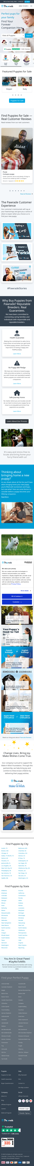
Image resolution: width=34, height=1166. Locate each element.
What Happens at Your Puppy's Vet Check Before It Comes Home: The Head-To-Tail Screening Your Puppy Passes (16, 642)
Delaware (4, 898)
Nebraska (4, 920)
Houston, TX (5, 861)
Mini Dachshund (22, 1029)
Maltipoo (20, 1026)
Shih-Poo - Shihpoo (23, 1052)
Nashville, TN (22, 866)
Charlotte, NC (22, 851)
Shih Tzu (3, 1052)
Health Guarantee (6, 1079)
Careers (3, 1109)
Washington (5, 945)
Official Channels (23, 1096)
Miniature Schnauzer (23, 1036)
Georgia (3, 900)
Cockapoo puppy (8, 174)
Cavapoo (20, 1000)
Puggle (20, 1046)
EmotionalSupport (26, 64)
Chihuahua (4, 1003)
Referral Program (6, 1113)
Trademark (26, 1156)
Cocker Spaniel (5, 1006)
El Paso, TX (21, 858)
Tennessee (21, 938)
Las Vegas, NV (22, 863)
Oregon (3, 933)
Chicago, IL (4, 853)
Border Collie (21, 993)
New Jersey (21, 923)
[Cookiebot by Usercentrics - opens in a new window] (24, 562)
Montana (21, 918)
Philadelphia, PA (6, 870)
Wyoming (21, 948)
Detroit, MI (4, 858)
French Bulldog (5, 1010)
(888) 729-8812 (23, 6)
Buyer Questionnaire (7, 1083)
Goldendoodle (5, 1016)
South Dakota (5, 938)
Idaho (20, 900)
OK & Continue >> (17, 596)
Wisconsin (4, 948)
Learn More (17, 354)
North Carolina (5, 928)
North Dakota (22, 928)
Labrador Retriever (23, 1023)
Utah (19, 940)
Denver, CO (21, 856)
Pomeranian (4, 1042)
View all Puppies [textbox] (8, 35)
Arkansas (4, 893)
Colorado (4, 895)
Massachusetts (5, 913)
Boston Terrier (5, 997)
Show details (25, 590)
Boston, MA (4, 851)
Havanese (4, 1019)
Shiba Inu (20, 1049)
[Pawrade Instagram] (24, 1100)
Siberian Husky (5, 1055)
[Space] (7, 1120)
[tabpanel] (9, 85)
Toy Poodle (4, 1059)
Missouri (4, 918)
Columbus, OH (22, 853)
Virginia (20, 943)
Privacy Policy (11, 1156)
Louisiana (21, 908)
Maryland (21, 910)
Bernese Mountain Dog (24, 990)
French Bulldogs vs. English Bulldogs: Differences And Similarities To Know (14, 664)
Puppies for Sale (17, 100)
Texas (3, 940)
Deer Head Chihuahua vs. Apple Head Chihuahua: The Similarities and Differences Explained (16, 729)
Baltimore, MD (22, 848)
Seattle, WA (4, 878)
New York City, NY (6, 868)
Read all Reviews (25, 194)
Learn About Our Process (17, 421)
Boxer (19, 997)
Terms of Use (19, 1156)
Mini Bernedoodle (6, 1029)
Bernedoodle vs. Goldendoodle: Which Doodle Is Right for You (15, 687)
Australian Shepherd (6, 987)
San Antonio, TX (6, 873)
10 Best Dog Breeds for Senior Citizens (15, 621)
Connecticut (21, 895)
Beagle (3, 990)
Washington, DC (23, 878)
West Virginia (22, 945)
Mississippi (21, 915)
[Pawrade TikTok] (27, 1100)
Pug (2, 1046)
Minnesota (4, 915)
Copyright (4, 1156)
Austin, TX (4, 848)
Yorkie (20, 1059)
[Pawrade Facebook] (20, 1100)
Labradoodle (4, 1023)
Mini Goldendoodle (6, 1032)
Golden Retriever (22, 1013)
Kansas (20, 905)
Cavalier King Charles (6, 1000)
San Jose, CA (22, 875)
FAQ (19, 1079)
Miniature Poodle (5, 1036)
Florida (20, 898)
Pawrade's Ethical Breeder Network (10, 1158)
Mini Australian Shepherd (24, 1032)
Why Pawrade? (22, 1075)
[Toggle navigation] (31, 6)
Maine (3, 910)
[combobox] (12, 35)
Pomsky (20, 1042)
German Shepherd (6, 1013)
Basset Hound (22, 987)
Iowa (2, 905)
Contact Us (21, 1083)
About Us (4, 1096)
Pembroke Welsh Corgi (24, 1039)
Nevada (20, 920)
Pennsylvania (22, 933)
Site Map (20, 1087)
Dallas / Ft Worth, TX (7, 856)
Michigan (21, 913)
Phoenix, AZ (22, 870)
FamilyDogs (16, 64)
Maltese (3, 1026)
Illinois (3, 903)
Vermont (4, 943)
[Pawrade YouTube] (31, 1100)
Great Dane (21, 1016)
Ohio (2, 930)
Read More (5, 497)
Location (26, 1087)
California (21, 893)
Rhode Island (5, 935)
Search (28, 36)
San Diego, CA (22, 873)
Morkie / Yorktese (6, 1039)
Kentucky (4, 908)
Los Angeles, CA (6, 866)
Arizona (20, 890)
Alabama (4, 890)
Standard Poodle (22, 1055)
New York (21, 925)
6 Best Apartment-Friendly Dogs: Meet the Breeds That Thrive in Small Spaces (17, 708)
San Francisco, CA (6, 875)
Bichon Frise (4, 993)
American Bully (5, 983)
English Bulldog (22, 1006)
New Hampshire (6, 923)
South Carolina (22, 935)
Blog (2, 1100)
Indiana (20, 903)
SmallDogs (5, 64)
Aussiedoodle (21, 983)
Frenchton (21, 1010)
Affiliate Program (6, 1104)
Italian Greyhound (23, 1019)
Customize (16, 602)
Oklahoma (21, 930)
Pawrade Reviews (25, 737)
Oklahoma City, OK (24, 868)
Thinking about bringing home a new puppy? (15, 475)
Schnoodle (4, 1049)
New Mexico (5, 925)
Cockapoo (21, 1003)
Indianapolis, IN (23, 861)
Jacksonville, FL (5, 863)
